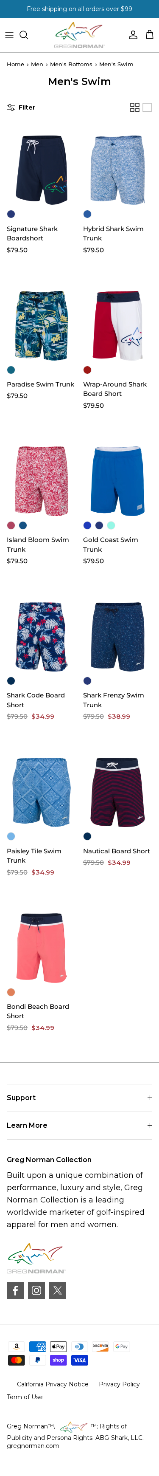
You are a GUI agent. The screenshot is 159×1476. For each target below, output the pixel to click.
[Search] (28, 34)
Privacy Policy (119, 1384)
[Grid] (135, 107)
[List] (147, 107)
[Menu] (9, 34)
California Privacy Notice (53, 1384)
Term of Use (25, 1397)
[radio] (11, 214)
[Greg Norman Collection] (79, 35)
